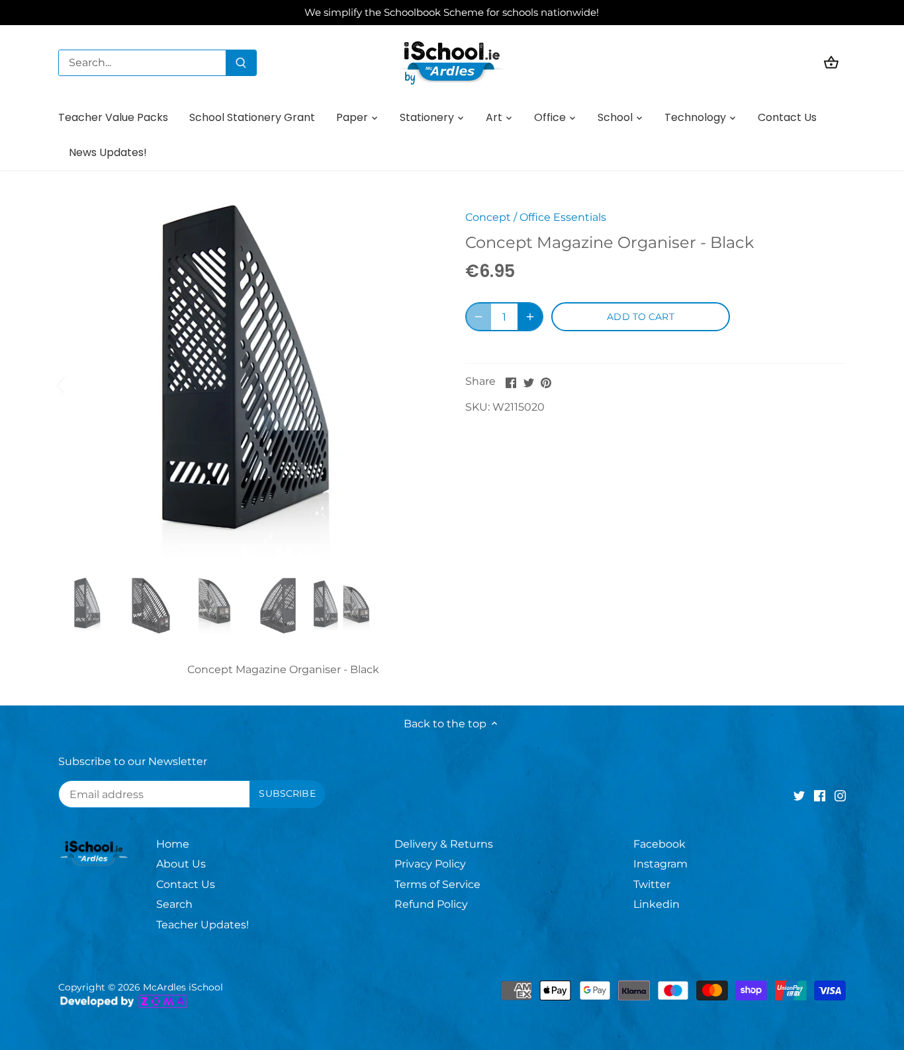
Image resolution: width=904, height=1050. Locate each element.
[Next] (414, 384)
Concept (488, 217)
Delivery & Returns (443, 844)
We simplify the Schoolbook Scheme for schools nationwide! (451, 12)
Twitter (651, 884)
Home (172, 844)
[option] (245, 383)
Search (174, 904)
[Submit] (241, 62)
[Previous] (78, 384)
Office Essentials (563, 217)
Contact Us (185, 884)
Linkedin (656, 904)
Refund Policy (431, 904)
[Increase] (530, 317)
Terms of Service (437, 884)
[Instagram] (840, 795)
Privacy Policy (430, 864)
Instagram (660, 864)
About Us (181, 864)
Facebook (659, 844)
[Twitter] (799, 795)
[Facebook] (819, 795)
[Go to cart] (831, 62)
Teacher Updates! (202, 924)
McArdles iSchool (183, 987)
